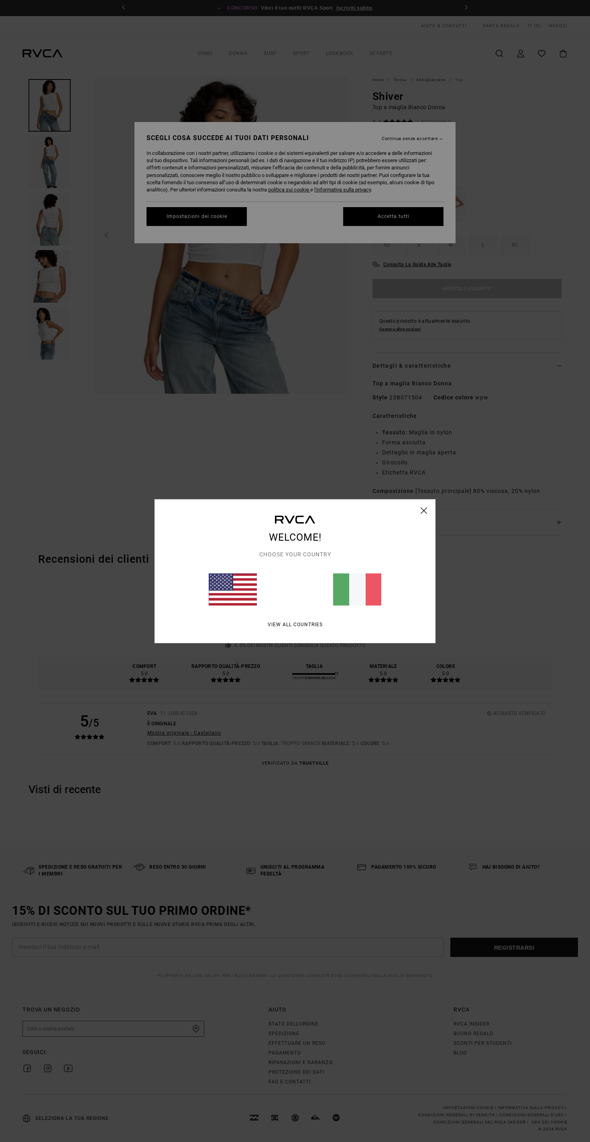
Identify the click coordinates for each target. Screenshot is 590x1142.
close (424, 510)
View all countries (295, 624)
